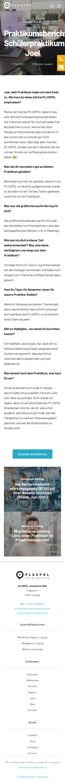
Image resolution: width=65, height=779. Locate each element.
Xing (32, 741)
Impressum (24, 767)
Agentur (32, 692)
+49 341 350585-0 (35, 603)
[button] (59, 6)
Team (32, 698)
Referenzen (32, 680)
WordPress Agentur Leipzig (32, 637)
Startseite (32, 674)
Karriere (32, 686)
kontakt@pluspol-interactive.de (32, 608)
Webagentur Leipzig (32, 643)
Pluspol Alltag (32, 21)
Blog (32, 704)
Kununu (32, 753)
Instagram (32, 747)
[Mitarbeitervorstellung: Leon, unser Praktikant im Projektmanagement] (32, 534)
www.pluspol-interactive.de (32, 612)
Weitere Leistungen (32, 649)
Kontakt (32, 710)
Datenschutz (39, 767)
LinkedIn (32, 735)
